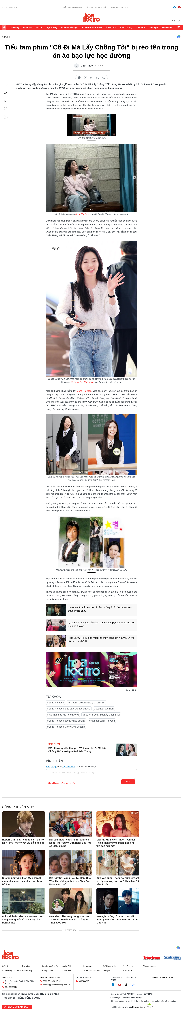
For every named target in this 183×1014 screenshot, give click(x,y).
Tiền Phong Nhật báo (96, 7)
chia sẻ (79, 77)
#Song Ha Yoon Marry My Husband (66, 726)
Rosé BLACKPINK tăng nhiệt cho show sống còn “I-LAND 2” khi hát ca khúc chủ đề (101, 640)
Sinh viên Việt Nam (120, 7)
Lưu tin (5, 101)
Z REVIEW (140, 27)
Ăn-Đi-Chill (111, 27)
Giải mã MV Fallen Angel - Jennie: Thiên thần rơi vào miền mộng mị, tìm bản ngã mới (115, 842)
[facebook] (174, 7)
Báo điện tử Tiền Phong (91, 17)
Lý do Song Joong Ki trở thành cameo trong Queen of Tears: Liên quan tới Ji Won (101, 624)
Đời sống (15, 27)
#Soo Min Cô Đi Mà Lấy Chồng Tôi (101, 714)
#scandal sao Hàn (104, 708)
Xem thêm (179, 27)
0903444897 (84, 981)
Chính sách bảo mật (162, 978)
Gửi (128, 782)
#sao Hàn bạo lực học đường (63, 714)
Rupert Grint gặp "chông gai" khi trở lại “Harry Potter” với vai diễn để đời (23, 841)
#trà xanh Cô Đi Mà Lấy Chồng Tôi (86, 702)
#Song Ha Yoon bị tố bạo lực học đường (68, 708)
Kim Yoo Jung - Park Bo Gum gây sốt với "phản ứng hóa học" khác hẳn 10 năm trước (117, 881)
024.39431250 (11, 987)
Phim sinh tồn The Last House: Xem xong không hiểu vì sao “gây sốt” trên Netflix (22, 919)
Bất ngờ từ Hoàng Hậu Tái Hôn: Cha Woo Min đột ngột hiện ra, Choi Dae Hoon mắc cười (70, 881)
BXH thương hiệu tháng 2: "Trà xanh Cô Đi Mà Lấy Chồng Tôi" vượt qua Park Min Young (77, 750)
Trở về (5, 116)
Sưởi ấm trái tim (109, 966)
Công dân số (47, 971)
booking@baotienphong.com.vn (56, 985)
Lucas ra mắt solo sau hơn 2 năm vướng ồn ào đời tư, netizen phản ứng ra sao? (100, 609)
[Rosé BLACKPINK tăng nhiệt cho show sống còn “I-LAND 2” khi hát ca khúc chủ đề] (56, 641)
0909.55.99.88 (49, 981)
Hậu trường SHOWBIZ (92, 27)
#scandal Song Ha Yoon (102, 720)
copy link (91, 77)
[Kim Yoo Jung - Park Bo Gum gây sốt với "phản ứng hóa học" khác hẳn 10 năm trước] (117, 862)
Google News (179, 37)
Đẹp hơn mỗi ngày (69, 27)
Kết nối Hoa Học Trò (91, 971)
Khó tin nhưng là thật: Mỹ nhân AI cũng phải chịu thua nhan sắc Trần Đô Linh (22, 881)
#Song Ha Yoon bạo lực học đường (66, 720)
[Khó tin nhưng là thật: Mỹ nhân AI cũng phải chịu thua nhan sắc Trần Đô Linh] (23, 862)
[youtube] (179, 7)
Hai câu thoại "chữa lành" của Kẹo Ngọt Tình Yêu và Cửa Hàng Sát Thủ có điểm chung (70, 842)
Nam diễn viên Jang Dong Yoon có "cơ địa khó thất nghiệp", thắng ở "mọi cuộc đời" (69, 919)
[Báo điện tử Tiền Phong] (151, 958)
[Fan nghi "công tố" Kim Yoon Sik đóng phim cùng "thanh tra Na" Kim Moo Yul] (117, 901)
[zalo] (134, 984)
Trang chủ (4, 27)
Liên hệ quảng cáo (50, 978)
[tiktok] (128, 984)
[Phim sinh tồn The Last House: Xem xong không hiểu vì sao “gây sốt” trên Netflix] (23, 901)
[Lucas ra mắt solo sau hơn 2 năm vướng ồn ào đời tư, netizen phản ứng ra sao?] (56, 610)
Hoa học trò (10, 955)
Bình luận (5, 108)
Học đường (52, 27)
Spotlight (153, 27)
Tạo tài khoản (68, 767)
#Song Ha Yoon (55, 702)
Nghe (5, 86)
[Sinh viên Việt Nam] (172, 958)
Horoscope (167, 27)
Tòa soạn (7, 978)
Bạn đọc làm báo (18, 1007)
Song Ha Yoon (82, 214)
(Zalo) (58, 981)
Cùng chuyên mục (18, 807)
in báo (97, 77)
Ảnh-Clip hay (126, 27)
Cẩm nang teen (149, 966)
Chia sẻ (5, 93)
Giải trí (39, 27)
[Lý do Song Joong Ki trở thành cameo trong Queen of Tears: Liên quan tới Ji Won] (56, 625)
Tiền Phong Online (72, 7)
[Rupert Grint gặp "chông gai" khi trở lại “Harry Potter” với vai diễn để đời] (23, 824)
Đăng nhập (51, 767)
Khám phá (27, 27)
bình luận (104, 77)
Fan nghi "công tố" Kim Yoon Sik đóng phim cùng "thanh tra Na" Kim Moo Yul (117, 919)
